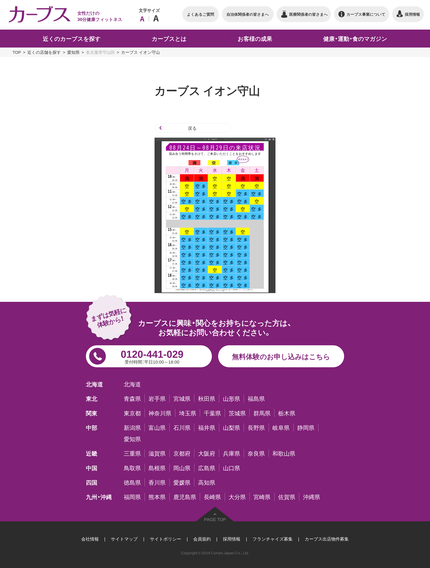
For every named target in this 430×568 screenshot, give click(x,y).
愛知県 (73, 52)
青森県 (132, 398)
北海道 (132, 384)
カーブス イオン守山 (140, 52)
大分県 (237, 497)
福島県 (256, 398)
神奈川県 (159, 413)
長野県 (256, 427)
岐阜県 (281, 427)
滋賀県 (157, 453)
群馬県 (262, 413)
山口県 (231, 468)
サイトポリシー (165, 538)
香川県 (157, 482)
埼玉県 (187, 413)
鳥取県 (132, 468)
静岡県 (305, 427)
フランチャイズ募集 (273, 538)
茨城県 (237, 413)
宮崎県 (262, 497)
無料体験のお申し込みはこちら (281, 356)
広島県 (206, 468)
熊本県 (157, 497)
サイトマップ (124, 538)
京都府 (181, 453)
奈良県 (256, 453)
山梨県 (231, 427)
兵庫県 (231, 453)
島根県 (157, 468)
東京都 (132, 413)
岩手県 (157, 398)
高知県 (206, 482)
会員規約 (202, 538)
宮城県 (181, 398)
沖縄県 (311, 497)
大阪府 (206, 453)
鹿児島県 (184, 497)
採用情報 (231, 538)
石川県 (181, 427)
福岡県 (132, 497)
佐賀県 (286, 497)
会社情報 (90, 538)
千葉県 (212, 413)
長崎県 (212, 497)
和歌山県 (283, 453)
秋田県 (206, 398)
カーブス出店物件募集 (327, 538)
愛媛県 (181, 482)
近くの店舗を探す (44, 52)
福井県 (206, 427)
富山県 (157, 427)
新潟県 (132, 427)
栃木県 (286, 413)
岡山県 (181, 468)
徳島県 (132, 482)
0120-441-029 (152, 355)
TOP (17, 52)
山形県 (231, 398)
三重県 (132, 453)
